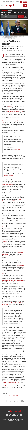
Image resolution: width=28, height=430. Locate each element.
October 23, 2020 (8, 175)
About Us (25, 1)
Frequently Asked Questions (18, 419)
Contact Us (10, 419)
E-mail (22, 401)
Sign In (17, 1)
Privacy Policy (10, 420)
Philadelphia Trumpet (10, 385)
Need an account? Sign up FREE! (9, 1)
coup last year (11, 106)
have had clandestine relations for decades (12, 183)
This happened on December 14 (15, 111)
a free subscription (11, 384)
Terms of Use (17, 420)
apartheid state (20, 265)
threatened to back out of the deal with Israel (13, 280)
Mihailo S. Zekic (8, 50)
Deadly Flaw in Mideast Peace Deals (11, 382)
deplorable (10, 248)
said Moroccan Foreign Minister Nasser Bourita (12, 200)
